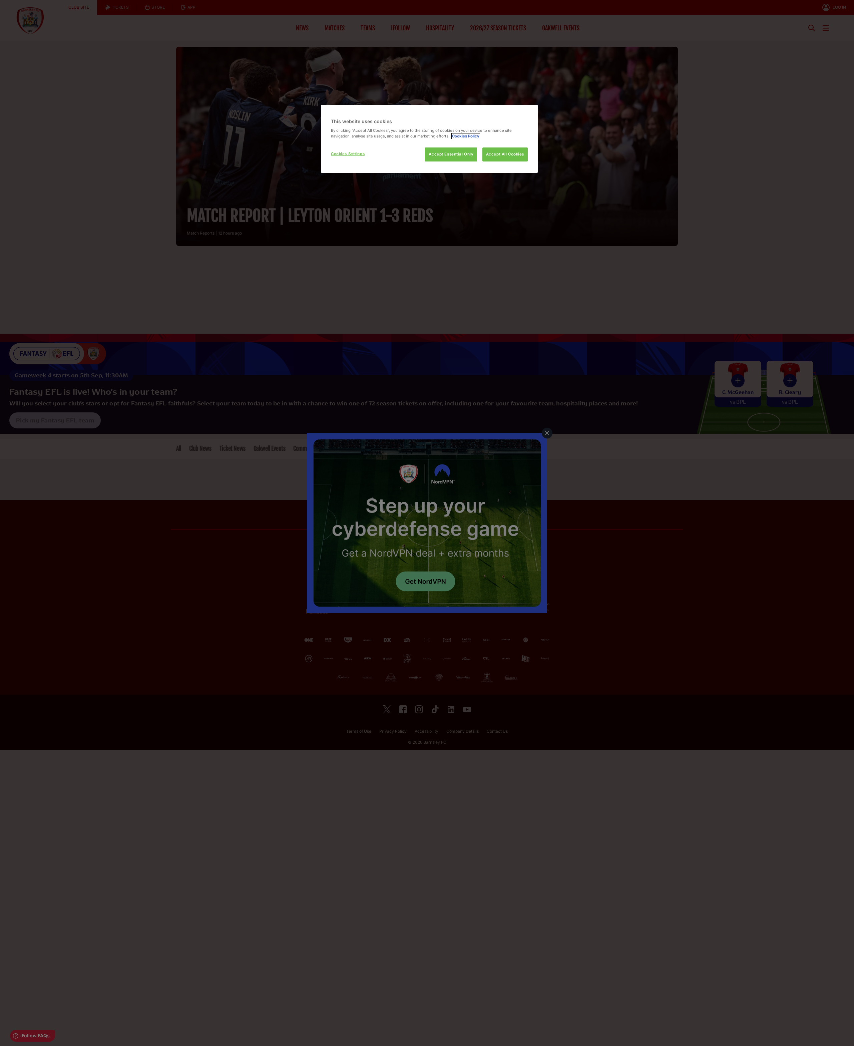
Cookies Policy (465, 136)
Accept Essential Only (451, 154)
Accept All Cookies (505, 154)
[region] (429, 139)
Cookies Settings (348, 153)
